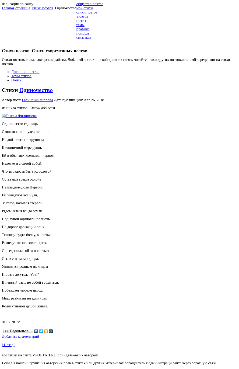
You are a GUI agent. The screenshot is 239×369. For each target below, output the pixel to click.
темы (80, 25)
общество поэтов (89, 4)
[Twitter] (41, 331)
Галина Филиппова (37, 100)
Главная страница (16, 8)
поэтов (82, 16)
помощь (82, 33)
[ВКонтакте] (36, 331)
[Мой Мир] (51, 331)
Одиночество (36, 90)
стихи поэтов (42, 8)
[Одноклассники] (46, 331)
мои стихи (84, 8)
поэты (81, 21)
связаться (83, 37)
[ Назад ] (8, 345)
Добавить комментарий (20, 336)
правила (82, 29)
